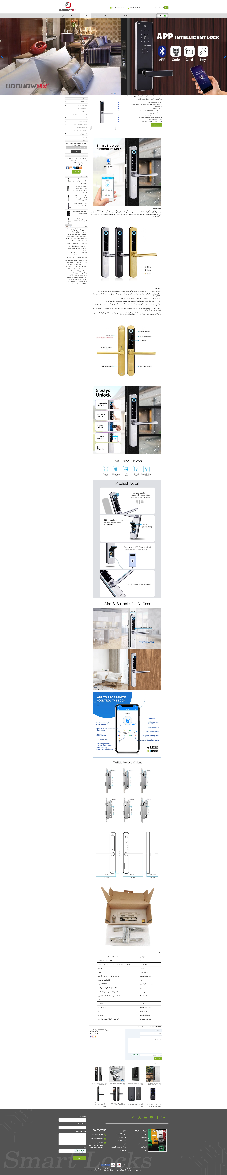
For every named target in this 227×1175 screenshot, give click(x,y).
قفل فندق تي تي (82, 105)
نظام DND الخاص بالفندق (80, 124)
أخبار (104, 15)
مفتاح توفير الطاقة (82, 127)
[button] (115, 93)
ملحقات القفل (83, 121)
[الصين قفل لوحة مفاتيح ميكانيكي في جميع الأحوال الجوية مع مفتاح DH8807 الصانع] (68, 226)
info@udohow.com (118, 8)
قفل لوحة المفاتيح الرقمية (80, 114)
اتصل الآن (76, 171)
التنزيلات (113, 15)
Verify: (84, 1147)
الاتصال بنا (125, 15)
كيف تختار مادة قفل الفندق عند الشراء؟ (77, 231)
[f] (113, 56)
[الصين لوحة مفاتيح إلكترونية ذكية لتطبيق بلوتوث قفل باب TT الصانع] (68, 179)
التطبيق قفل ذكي (150, 96)
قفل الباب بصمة (149, 1026)
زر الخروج (84, 137)
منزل (62, 15)
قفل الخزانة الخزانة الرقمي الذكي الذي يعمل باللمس (80, 202)
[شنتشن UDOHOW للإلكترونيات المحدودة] (69, 11)
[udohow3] (91, 1036)
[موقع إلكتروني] (77, 168)
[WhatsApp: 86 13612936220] (70, 168)
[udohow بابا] (113, 1165)
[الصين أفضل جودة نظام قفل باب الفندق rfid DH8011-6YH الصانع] (68, 194)
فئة (156, 96)
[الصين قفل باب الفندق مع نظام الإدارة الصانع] (68, 218)
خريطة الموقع (142, 1143)
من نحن (144, 1134)
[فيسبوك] (67, 168)
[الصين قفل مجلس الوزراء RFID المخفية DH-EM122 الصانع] (68, 210)
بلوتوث (154, 1026)
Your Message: (80, 1131)
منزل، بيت (160, 96)
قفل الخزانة (84, 118)
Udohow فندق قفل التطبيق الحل (78, 285)
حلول (95, 15)
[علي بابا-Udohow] (80, 168)
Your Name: (82, 1116)
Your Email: (82, 1124)
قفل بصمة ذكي (83, 111)
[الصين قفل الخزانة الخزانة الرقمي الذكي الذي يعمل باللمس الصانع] (68, 202)
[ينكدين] (74, 168)
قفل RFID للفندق (82, 102)
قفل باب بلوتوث (141, 1026)
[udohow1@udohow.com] (95, 1036)
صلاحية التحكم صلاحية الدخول (79, 130)
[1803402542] (93, 1036)
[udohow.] (119, 1165)
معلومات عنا (73, 15)
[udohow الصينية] (105, 1165)
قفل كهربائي (83, 134)
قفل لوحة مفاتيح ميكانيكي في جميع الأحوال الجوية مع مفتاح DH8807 (80, 226)
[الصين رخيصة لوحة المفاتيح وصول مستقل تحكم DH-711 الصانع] (68, 187)
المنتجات (85, 15)
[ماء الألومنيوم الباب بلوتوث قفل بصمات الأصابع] (103, 111)
